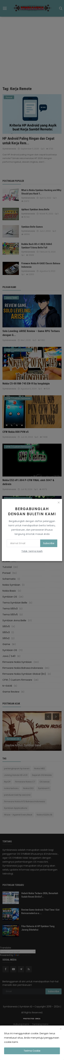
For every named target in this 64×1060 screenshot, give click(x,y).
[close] (58, 502)
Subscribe (48, 543)
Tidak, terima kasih (32, 551)
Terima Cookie (32, 1050)
